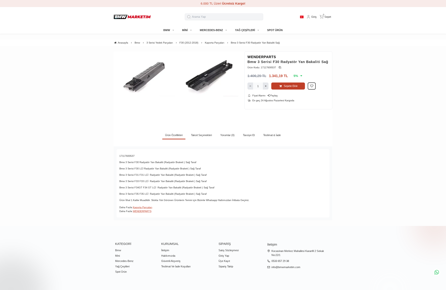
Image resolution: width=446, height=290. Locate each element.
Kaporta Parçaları (142, 207)
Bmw (118, 250)
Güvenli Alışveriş (171, 260)
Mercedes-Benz (124, 260)
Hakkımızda (168, 255)
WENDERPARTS (261, 57)
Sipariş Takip (226, 266)
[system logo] (132, 16)
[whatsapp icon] (436, 272)
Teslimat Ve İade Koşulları (176, 266)
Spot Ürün (121, 271)
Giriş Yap (224, 255)
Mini (117, 255)
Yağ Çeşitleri (122, 266)
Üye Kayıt (224, 260)
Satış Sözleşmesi (229, 250)
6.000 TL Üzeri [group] (223, 3)
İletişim (165, 250)
